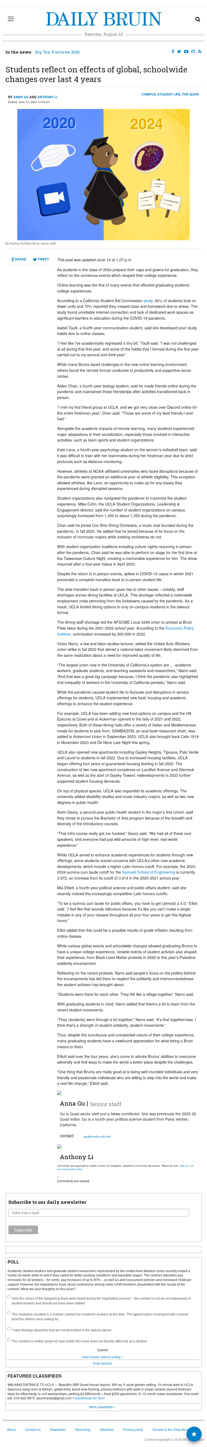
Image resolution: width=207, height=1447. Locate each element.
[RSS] (199, 51)
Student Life (168, 94)
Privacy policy (133, 1429)
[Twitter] (178, 51)
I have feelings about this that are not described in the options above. (62, 1330)
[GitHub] (192, 51)
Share (20, 259)
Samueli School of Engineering (148, 872)
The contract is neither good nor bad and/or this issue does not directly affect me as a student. (80, 1341)
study (148, 300)
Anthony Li (47, 96)
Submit (102, 1350)
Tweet (43, 259)
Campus (149, 94)
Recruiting (82, 1429)
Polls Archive (102, 1363)
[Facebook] (172, 51)
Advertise (106, 1429)
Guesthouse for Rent (89, 1398)
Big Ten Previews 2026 (57, 52)
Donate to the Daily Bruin (171, 1429)
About (11, 1429)
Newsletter (58, 1429)
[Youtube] (185, 51)
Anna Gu (21, 96)
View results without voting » (102, 1357)
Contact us (33, 1429)
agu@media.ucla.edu (97, 1136)
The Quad (190, 94)
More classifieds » (102, 1406)
